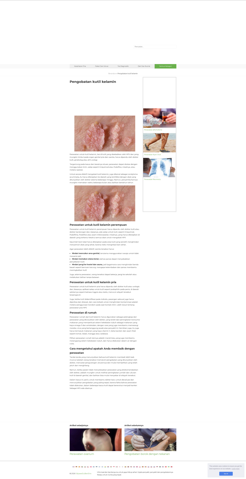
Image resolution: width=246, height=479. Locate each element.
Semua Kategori (165, 66)
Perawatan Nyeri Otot (152, 154)
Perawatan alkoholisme (153, 130)
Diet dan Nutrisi (144, 66)
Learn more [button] (235, 469)
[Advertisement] (123, 17)
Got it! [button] (226, 473)
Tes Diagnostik (123, 66)
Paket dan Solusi (101, 66)
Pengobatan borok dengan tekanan (147, 453)
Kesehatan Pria (80, 66)
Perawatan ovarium (82, 453)
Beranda (111, 73)
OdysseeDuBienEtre (83, 473)
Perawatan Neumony (152, 179)
